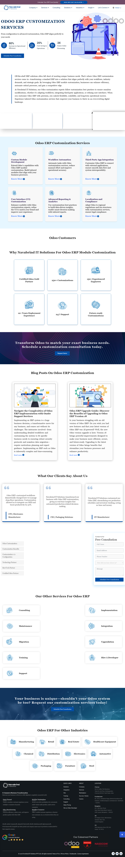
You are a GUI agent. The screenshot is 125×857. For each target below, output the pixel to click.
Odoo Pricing (67, 805)
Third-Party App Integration (99, 160)
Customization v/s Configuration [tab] (8, 555)
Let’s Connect (103, 7)
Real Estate (73, 742)
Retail (51, 742)
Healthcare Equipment (104, 742)
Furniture (70, 766)
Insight (90, 7)
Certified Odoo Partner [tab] (10, 573)
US (103, 827)
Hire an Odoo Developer (70, 808)
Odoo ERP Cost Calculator (73, 2)
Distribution (53, 754)
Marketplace (82, 793)
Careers (81, 799)
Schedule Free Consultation (109, 579)
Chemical (28, 754)
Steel (91, 766)
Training (23, 658)
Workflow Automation (59, 160)
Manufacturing (26, 742)
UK (103, 818)
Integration (107, 626)
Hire (64, 793)
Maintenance (25, 626)
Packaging (46, 766)
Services (44, 7)
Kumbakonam (109, 799)
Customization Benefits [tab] (10, 549)
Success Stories (83, 796)
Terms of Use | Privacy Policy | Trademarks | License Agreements (70, 853)
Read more (18, 455)
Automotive (105, 754)
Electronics (79, 754)
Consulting (56, 7)
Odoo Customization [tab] (9, 543)
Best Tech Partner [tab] (8, 568)
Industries (79, 7)
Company (32, 7)
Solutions (67, 7)
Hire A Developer (109, 658)
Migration (24, 642)
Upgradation (107, 642)
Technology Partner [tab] (9, 562)
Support (23, 673)
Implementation (109, 610)
